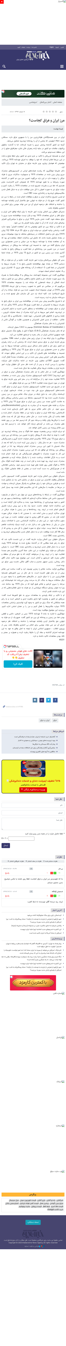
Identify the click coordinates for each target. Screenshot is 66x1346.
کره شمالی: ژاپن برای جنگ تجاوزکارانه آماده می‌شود (44, 915)
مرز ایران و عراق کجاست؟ (46, 120)
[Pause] (37, 665)
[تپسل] (3, 91)
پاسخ (7, 873)
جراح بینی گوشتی (56, 1203)
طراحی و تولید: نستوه (32, 1246)
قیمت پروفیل (36, 1206)
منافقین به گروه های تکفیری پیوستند (42, 751)
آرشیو (19, 47)
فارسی (62, 47)
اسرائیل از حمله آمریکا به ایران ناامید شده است (45, 933)
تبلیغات (23, 47)
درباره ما (28, 47)
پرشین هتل (44, 1203)
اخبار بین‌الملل (45, 102)
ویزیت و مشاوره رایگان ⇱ (33, 790)
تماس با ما (34, 47)
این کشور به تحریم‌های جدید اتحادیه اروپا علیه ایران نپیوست (40, 929)
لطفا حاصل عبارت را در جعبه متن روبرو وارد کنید (44, 833)
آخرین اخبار (57, 910)
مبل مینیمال (14, 1200)
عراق (55, 720)
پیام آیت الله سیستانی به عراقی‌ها (44, 744)
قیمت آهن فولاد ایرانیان (29, 1203)
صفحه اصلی (57, 102)
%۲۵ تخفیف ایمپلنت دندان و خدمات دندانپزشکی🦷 (33, 781)
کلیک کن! (18, 664)
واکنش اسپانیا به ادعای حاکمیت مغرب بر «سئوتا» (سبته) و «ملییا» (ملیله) (36, 925)
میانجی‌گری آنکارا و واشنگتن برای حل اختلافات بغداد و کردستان (34, 748)
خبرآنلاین (33, 56)
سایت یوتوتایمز (24, 1206)
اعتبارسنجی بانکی (12, 1203)
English (52, 47)
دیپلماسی (33, 102)
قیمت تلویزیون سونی (28, 1200)
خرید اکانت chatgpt (55, 1209)
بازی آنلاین (41, 1200)
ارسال (6, 845)
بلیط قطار (46, 1206)
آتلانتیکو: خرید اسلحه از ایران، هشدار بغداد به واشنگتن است (34, 737)
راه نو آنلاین (50, 1200)
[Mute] (41, 665)
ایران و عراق (44, 720)
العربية (57, 47)
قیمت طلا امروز (57, 1206)
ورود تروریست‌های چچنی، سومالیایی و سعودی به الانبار (36, 740)
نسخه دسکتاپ (33, 1222)
